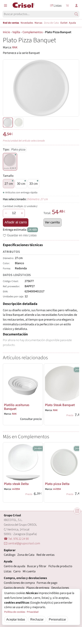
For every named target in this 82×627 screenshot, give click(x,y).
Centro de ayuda (14, 566)
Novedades (27, 23)
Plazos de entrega (37, 587)
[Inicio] (23, 5)
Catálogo (9, 555)
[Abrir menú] (5, 5)
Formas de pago (47, 583)
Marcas (38, 23)
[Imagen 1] (19, 122)
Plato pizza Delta (57, 483)
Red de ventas (11, 23)
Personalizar (57, 619)
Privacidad (33, 612)
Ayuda (72, 23)
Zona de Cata (51, 23)
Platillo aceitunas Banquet (16, 407)
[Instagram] (77, 511)
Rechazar (36, 619)
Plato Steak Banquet (60, 405)
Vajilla (16, 32)
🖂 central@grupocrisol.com (22, 543)
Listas (58, 5)
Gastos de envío (14, 587)
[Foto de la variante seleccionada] (8, 122)
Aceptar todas (15, 619)
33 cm (33, 183)
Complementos (33, 32)
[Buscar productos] (76, 14)
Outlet (64, 23)
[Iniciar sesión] (76, 5)
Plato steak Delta (16, 483)
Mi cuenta (29, 571)
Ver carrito (52, 222)
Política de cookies (14, 612)
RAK (15, 47)
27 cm (9, 183)
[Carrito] (67, 5)
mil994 (16, 489)
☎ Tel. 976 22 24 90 (16, 539)
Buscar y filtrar (36, 566)
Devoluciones (60, 587)
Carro (17, 571)
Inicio (6, 32)
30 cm (21, 183)
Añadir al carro (16, 222)
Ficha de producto (60, 566)
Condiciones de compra (19, 583)
